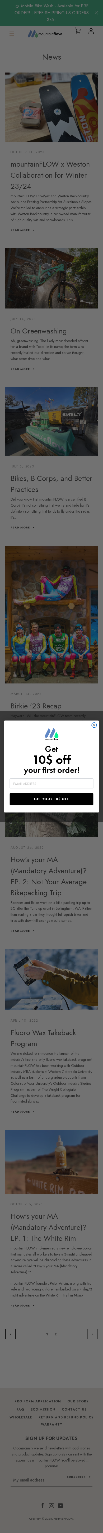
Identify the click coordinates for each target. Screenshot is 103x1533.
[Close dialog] (94, 725)
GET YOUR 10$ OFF (51, 799)
